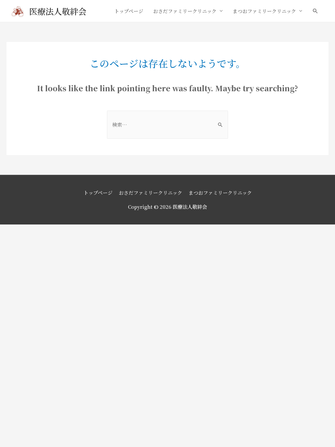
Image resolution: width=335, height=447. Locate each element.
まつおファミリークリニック (264, 11)
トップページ (128, 11)
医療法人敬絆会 (57, 11)
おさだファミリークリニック (185, 11)
